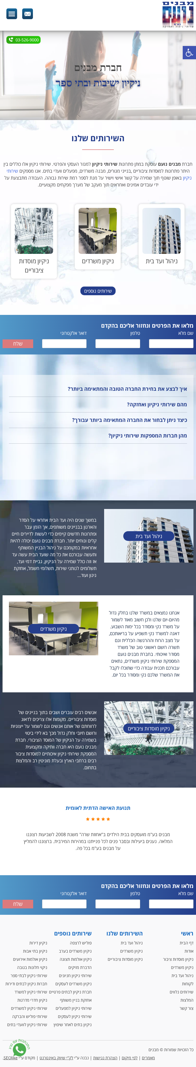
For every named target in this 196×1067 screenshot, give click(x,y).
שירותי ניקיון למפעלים (74, 1008)
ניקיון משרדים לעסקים (73, 984)
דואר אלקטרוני (73, 333)
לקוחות (187, 984)
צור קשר (186, 1008)
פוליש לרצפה (81, 943)
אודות (189, 951)
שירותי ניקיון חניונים (75, 975)
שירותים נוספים (98, 291)
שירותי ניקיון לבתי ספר (29, 975)
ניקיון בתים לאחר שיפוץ (73, 1024)
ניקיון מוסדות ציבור (178, 959)
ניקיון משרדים (182, 967)
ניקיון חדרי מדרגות (32, 1000)
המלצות (186, 1000)
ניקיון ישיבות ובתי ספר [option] (98, 83)
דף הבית (186, 943)
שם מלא (185, 333)
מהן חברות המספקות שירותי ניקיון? (147, 435)
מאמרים (148, 1058)
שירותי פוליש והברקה (29, 1016)
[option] (162, 236)
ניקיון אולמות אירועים (30, 959)
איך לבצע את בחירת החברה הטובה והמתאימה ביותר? (127, 388)
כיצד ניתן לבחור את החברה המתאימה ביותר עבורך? (129, 420)
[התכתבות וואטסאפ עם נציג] (19, 1048)
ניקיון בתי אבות (35, 951)
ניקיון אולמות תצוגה (76, 959)
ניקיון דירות (38, 943)
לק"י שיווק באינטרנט (56, 1058)
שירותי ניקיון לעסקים (75, 1016)
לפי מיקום (130, 1058)
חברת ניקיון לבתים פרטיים (70, 992)
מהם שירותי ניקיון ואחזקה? (157, 404)
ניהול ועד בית (182, 975)
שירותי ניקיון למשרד (31, 992)
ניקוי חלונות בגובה (32, 967)
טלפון (135, 333)
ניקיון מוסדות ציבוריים (125, 959)
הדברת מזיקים (80, 967)
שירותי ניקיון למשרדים (29, 1008)
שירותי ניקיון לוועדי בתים (27, 1024)
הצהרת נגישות (105, 1058)
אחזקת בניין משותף (76, 1000)
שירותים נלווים (181, 992)
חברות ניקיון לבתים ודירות (26, 984)
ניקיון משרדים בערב (75, 951)
